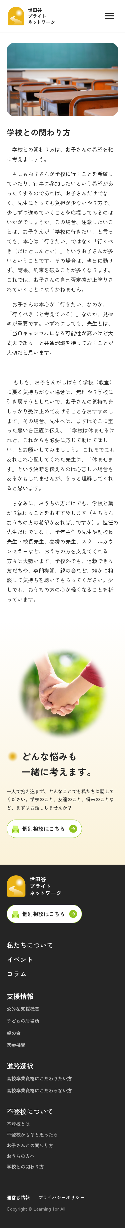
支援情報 (20, 996)
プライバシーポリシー (61, 1197)
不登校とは (18, 1123)
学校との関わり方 (25, 1166)
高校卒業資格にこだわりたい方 (39, 1078)
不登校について (30, 1111)
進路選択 (20, 1066)
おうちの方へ (21, 1156)
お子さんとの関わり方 (30, 1145)
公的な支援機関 (23, 1008)
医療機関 (16, 1045)
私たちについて (30, 945)
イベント (20, 959)
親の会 (14, 1033)
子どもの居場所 (23, 1020)
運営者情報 (18, 1197)
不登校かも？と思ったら (32, 1134)
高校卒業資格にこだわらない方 (39, 1090)
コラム (17, 974)
